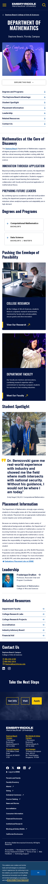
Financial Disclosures (14, 819)
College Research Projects (14, 619)
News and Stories (12, 803)
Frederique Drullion (27, 574)
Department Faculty (11, 609)
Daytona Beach (11, 149)
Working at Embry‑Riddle (15, 829)
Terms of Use (31, 852)
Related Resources (11, 118)
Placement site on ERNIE (19, 561)
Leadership (7, 113)
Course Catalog (12, 799)
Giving (8, 791)
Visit (25, 701)
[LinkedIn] (3, 668)
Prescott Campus (12, 749)
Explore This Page (22, 82)
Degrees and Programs (12, 92)
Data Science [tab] (21, 239)
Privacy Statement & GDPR (14, 852)
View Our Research (16, 324)
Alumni (8, 786)
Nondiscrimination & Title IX (26, 850)
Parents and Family (13, 778)
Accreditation (8, 625)
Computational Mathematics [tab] (24, 225)
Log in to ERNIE (14, 772)
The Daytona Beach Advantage (16, 97)
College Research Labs (12, 614)
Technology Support (22, 854)
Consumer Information (14, 814)
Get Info (12, 701)
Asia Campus (30, 749)
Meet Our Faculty (15, 395)
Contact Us (7, 124)
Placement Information (13, 108)
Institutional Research (14, 824)
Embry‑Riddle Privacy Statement (17, 880)
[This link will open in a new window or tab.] (7, 767)
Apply (37, 701)
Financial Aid (8, 635)
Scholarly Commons (13, 795)
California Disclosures (14, 834)
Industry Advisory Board (13, 630)
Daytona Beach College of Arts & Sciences (22, 15)
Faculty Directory (12, 782)
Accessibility (9, 850)
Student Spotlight (10, 102)
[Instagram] (9, 668)
